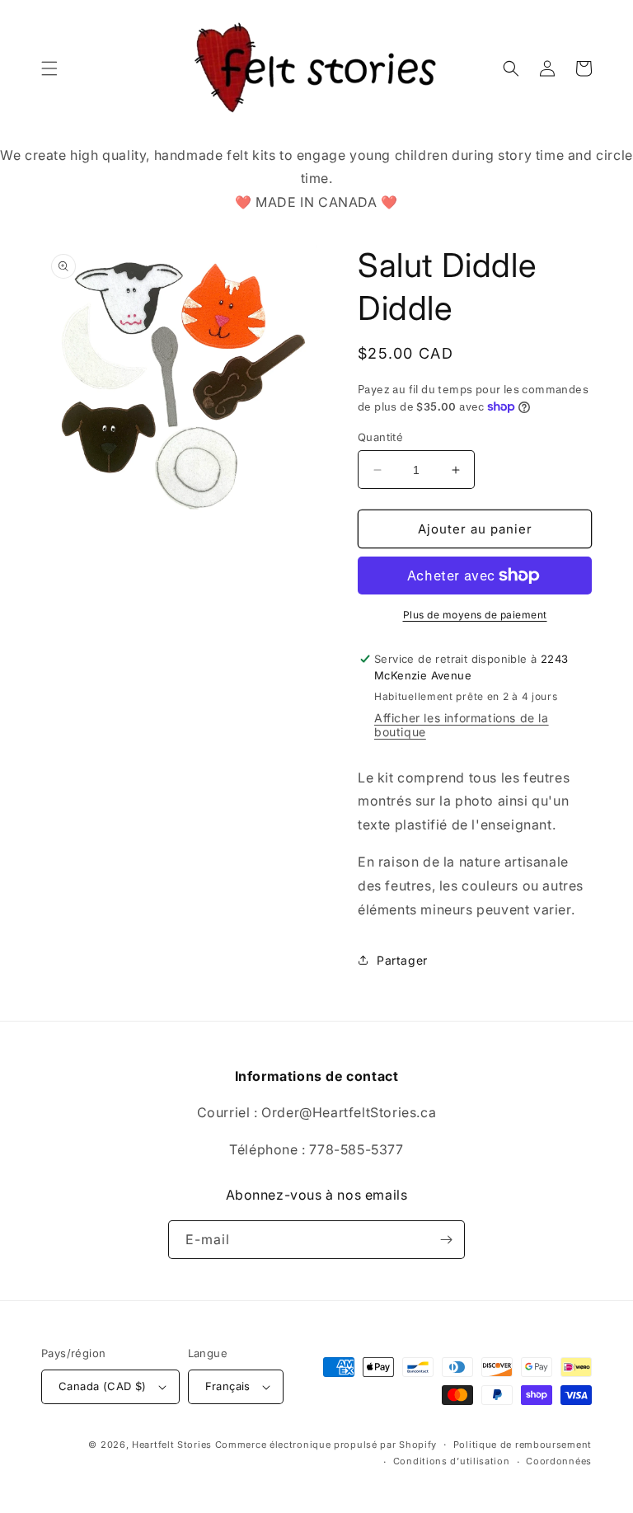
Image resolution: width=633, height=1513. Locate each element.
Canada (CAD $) (103, 1386)
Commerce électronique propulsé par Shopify (326, 1444)
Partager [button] (402, 960)
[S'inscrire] (446, 1239)
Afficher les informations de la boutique (461, 725)
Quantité (380, 437)
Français (228, 1386)
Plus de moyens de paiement (475, 614)
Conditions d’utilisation (451, 1461)
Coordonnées (559, 1461)
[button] (49, 68)
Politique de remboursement (522, 1444)
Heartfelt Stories (172, 1444)
